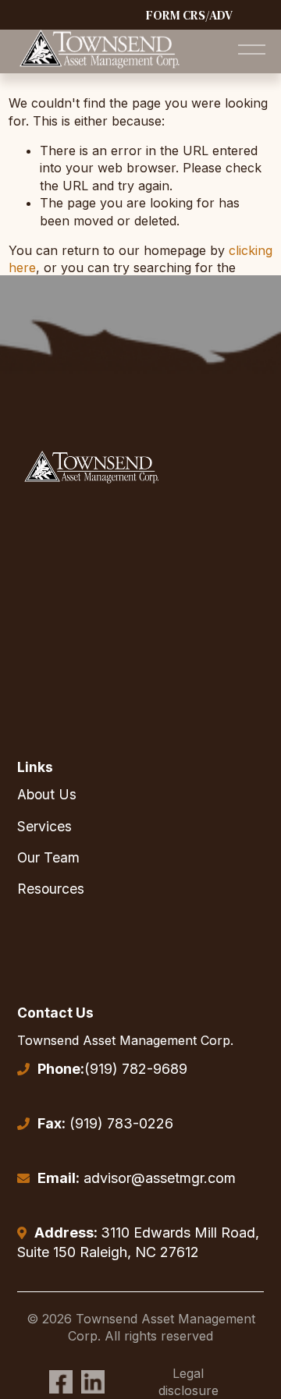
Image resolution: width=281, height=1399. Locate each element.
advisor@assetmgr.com (136, 1178)
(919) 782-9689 (112, 1069)
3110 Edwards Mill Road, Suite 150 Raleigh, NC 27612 (138, 1242)
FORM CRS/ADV (189, 14)
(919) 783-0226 (105, 1123)
